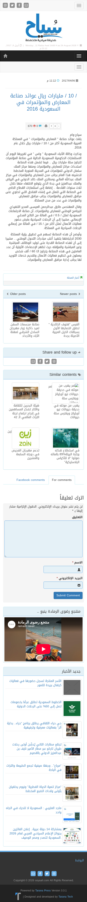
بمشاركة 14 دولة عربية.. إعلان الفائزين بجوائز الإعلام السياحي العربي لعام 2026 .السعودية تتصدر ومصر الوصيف (35, 833)
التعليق (77, 517)
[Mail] (26, 5)
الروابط (79, 860)
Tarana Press (43, 890)
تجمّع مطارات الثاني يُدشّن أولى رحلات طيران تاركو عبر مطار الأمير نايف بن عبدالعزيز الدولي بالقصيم (36, 749)
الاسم (77, 563)
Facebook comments (30, 480)
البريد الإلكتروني (70, 578)
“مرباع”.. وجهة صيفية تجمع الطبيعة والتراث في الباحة (33, 768)
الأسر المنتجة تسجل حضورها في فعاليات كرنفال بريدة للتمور (35, 683)
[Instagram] (5, 5)
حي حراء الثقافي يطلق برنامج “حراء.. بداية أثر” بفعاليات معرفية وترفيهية (34, 725)
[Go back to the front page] (43, 28)
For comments (62, 480)
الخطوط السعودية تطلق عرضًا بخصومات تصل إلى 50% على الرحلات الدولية (36, 704)
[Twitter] (12, 5)
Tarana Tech (65, 896)
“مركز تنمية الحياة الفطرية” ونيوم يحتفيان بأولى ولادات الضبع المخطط (35, 789)
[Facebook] (19, 5)
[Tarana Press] (18, 896)
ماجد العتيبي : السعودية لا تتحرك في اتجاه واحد (33, 810)
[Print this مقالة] (46, 126)
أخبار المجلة (73, 277)
